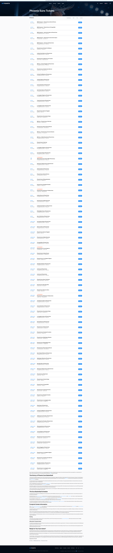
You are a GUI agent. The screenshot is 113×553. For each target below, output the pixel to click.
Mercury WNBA (74, 506)
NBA (50, 473)
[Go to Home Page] (6, 3)
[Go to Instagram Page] (76, 548)
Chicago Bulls (44, 484)
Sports (50, 3)
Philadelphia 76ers (48, 483)
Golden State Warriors (63, 496)
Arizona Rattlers (81, 506)
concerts (35, 507)
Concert (54, 3)
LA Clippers (69, 496)
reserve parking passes (65, 518)
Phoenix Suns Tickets (44, 540)
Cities (63, 3)
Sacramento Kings (39, 496)
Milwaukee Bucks (56, 501)
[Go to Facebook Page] (80, 548)
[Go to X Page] (83, 548)
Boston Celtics (33, 479)
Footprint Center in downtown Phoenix (36, 506)
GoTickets (31, 540)
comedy (38, 507)
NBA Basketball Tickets (37, 540)
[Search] (97, 3)
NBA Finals (66, 478)
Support (101, 3)
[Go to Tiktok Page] (78, 548)
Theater (58, 3)
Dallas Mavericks (59, 498)
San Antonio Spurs (42, 498)
